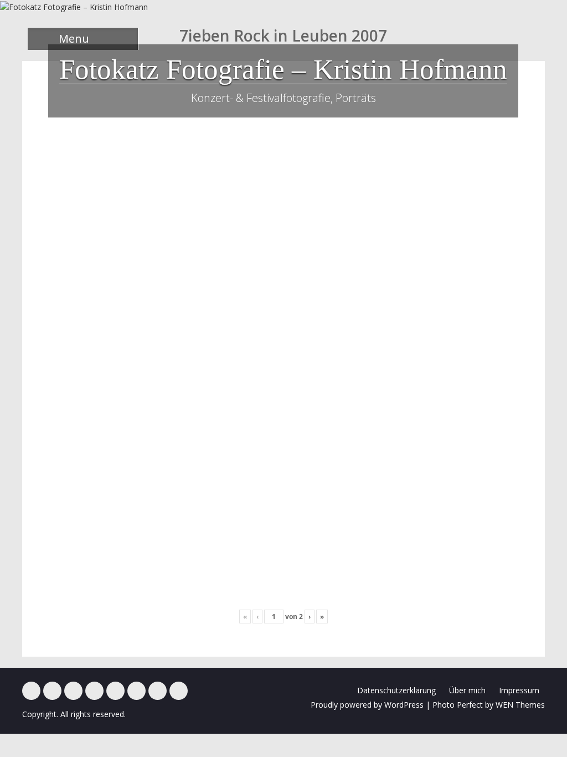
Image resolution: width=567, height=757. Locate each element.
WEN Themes (520, 704)
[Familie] (73, 691)
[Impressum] (157, 691)
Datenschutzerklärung (396, 690)
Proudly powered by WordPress (367, 704)
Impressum (519, 690)
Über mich (467, 690)
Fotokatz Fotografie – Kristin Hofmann (283, 69)
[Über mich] (136, 691)
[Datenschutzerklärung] (178, 691)
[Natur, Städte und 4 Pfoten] (52, 691)
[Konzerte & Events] (31, 691)
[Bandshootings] (94, 691)
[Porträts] (115, 691)
